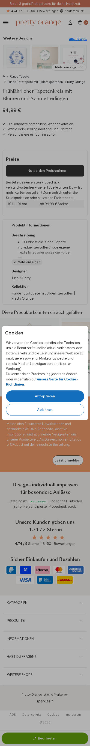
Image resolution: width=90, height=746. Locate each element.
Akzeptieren (45, 396)
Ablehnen (45, 410)
